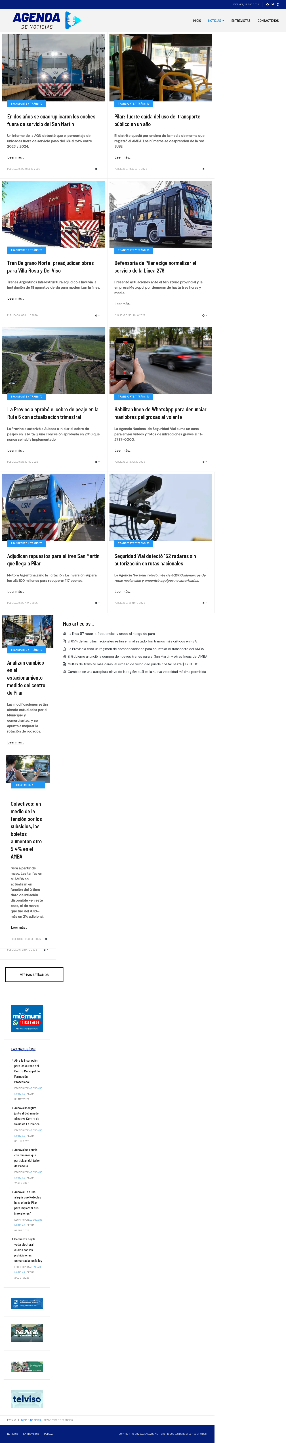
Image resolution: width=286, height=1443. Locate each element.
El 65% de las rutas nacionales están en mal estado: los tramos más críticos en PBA (132, 641)
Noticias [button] (214, 20)
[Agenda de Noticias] (48, 20)
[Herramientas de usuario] (97, 169)
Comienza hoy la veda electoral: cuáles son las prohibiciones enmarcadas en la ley (28, 1250)
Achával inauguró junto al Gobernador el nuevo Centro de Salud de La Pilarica (27, 1116)
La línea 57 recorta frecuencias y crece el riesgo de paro (111, 633)
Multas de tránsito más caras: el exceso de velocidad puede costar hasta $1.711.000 (132, 664)
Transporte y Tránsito (26, 103)
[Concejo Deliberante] (27, 1303)
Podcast (49, 1433)
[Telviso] (27, 1399)
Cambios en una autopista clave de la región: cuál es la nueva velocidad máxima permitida (136, 672)
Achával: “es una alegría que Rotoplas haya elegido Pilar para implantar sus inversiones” (27, 1202)
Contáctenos (268, 20)
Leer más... (16, 157)
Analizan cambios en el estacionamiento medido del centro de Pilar (26, 677)
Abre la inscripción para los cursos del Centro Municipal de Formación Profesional (27, 1071)
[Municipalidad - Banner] (27, 1018)
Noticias (12, 1433)
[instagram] (278, 4)
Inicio (197, 20)
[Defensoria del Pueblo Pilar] (27, 1366)
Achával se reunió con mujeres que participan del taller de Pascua (27, 1158)
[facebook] (267, 4)
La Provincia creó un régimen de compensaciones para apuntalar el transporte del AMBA (135, 649)
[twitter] (272, 4)
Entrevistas (240, 20)
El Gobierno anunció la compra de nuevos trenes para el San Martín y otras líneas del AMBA (137, 656)
